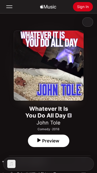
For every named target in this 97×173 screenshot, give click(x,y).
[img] (48, 6)
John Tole (48, 123)
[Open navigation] (9, 6)
